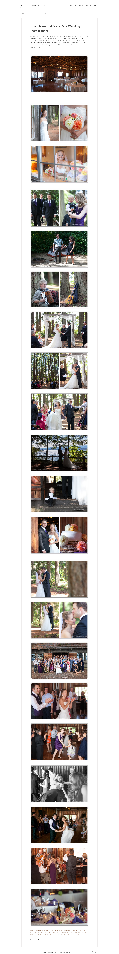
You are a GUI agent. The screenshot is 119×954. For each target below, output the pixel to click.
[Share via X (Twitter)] (34, 939)
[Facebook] (95, 952)
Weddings (47, 13)
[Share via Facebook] (30, 939)
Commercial (39, 13)
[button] (95, 14)
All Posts (23, 13)
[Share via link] (42, 939)
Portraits (31, 13)
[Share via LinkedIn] (38, 939)
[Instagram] (92, 952)
